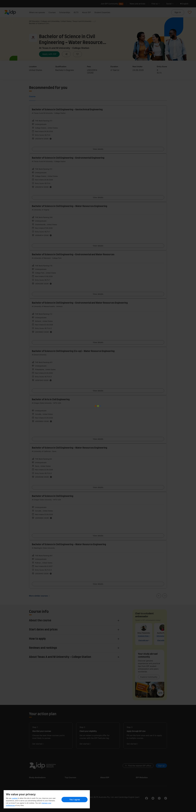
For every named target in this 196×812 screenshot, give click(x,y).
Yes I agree (74, 799)
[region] (47, 799)
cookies (15, 798)
